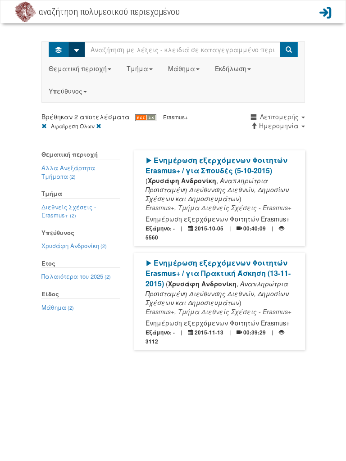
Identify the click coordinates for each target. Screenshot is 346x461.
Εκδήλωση (230, 68)
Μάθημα (181, 68)
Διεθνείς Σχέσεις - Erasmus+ (68, 211)
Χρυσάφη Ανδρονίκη (74, 245)
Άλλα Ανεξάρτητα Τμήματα (68, 172)
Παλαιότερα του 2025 (76, 276)
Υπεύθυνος (65, 90)
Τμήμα (137, 68)
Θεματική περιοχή (78, 68)
